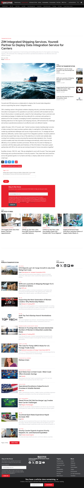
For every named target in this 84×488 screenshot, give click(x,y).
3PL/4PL (20, 297)
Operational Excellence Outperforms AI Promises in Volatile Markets (34, 387)
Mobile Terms (23, 202)
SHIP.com (24, 288)
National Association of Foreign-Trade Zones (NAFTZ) (36, 350)
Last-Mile (24, 227)
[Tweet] (13, 162)
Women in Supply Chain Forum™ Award (28, 326)
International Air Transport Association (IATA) (33, 272)
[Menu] (81, 2)
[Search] (78, 2)
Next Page (14, 442)
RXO (23, 419)
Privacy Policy (32, 202)
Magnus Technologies (27, 404)
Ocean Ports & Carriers (7, 227)
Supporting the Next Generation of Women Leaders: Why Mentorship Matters (65, 89)
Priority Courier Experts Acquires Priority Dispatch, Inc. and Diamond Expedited (34, 432)
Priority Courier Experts (28, 435)
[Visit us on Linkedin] (65, 265)
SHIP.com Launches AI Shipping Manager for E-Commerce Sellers (65, 79)
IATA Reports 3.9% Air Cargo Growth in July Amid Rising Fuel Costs (65, 70)
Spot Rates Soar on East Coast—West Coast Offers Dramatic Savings (35, 373)
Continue (49, 484)
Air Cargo (21, 266)
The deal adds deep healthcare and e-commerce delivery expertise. (36, 437)
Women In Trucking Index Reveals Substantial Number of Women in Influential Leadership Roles (36, 330)
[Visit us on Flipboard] (68, 265)
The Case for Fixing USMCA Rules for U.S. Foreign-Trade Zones (34, 347)
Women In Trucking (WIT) (28, 304)
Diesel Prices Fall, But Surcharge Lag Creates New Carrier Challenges (36, 401)
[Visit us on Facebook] (57, 265)
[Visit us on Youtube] (72, 265)
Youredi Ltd (7, 59)
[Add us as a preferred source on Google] (16, 162)
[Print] (2, 162)
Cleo (23, 390)
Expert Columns (23, 343)
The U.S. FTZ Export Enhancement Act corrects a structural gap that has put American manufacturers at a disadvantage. (37, 352)
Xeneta (23, 376)
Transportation (6, 38)
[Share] (6, 162)
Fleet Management (23, 398)
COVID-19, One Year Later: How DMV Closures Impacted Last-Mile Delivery (31, 231)
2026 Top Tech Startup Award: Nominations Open (65, 97)
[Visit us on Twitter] (61, 265)
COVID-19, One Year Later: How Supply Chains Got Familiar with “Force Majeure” (52, 231)
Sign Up (12, 204)
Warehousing (46, 227)
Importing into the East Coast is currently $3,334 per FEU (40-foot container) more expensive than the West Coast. (35, 379)
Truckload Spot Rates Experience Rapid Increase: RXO (34, 416)
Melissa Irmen (24, 360)
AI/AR (20, 281)
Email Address (12, 191)
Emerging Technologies (69, 227)
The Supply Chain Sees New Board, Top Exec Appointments (10, 231)
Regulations (22, 384)
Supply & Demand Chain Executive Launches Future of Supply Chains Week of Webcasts (73, 231)
